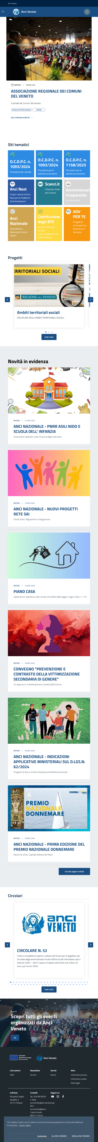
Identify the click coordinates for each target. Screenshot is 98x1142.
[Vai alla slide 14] (50, 982)
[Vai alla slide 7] (29, 982)
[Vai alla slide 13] (47, 982)
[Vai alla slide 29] (18, 984)
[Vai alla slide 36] (39, 984)
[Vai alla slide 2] (49, 332)
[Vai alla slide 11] (41, 982)
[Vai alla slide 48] (76, 984)
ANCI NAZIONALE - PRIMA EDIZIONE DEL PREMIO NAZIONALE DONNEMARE (49, 846)
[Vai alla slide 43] (61, 984)
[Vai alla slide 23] (78, 982)
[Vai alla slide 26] (87, 982)
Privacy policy (25, 1125)
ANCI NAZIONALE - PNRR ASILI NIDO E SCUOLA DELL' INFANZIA (47, 428)
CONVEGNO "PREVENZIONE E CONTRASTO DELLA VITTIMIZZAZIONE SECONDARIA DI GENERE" (47, 674)
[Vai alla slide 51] (85, 984)
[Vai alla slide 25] (84, 982)
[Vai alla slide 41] (55, 984)
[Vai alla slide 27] (12, 984)
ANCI (12, 1074)
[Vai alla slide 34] (33, 984)
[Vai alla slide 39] (49, 984)
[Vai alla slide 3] (52, 332)
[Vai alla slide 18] (62, 982)
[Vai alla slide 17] (59, 982)
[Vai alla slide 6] (26, 982)
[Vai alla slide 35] (36, 984)
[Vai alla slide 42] (58, 984)
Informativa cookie (79, 1078)
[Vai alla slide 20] (68, 982)
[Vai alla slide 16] (56, 982)
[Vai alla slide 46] (70, 984)
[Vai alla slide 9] (35, 982)
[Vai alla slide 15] (53, 982)
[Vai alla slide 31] (24, 984)
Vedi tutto (49, 336)
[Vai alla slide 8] (32, 982)
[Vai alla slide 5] (22, 982)
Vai (15, 1037)
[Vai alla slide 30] (21, 984)
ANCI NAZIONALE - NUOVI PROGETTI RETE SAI (46, 511)
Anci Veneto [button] (12, 3)
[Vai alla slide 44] (64, 984)
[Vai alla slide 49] (79, 984)
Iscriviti (33, 1074)
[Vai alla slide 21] (71, 982)
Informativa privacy (79, 1074)
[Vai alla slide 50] (82, 984)
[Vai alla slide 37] (42, 984)
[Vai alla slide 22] (75, 982)
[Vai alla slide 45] (67, 984)
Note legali (75, 1082)
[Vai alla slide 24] (81, 982)
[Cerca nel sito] (87, 12)
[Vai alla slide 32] (27, 984)
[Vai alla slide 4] (19, 982)
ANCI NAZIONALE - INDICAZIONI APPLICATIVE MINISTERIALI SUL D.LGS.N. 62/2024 (49, 761)
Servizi (53, 1074)
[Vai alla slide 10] (38, 982)
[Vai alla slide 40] (52, 984)
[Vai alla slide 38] (45, 984)
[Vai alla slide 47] (73, 984)
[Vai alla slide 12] (44, 982)
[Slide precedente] (7, 299)
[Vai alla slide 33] (30, 984)
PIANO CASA (24, 591)
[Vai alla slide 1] (45, 332)
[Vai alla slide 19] (65, 982)
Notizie (17, 420)
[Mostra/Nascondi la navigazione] (2, 11)
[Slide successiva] (90, 299)
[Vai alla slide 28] (15, 984)
